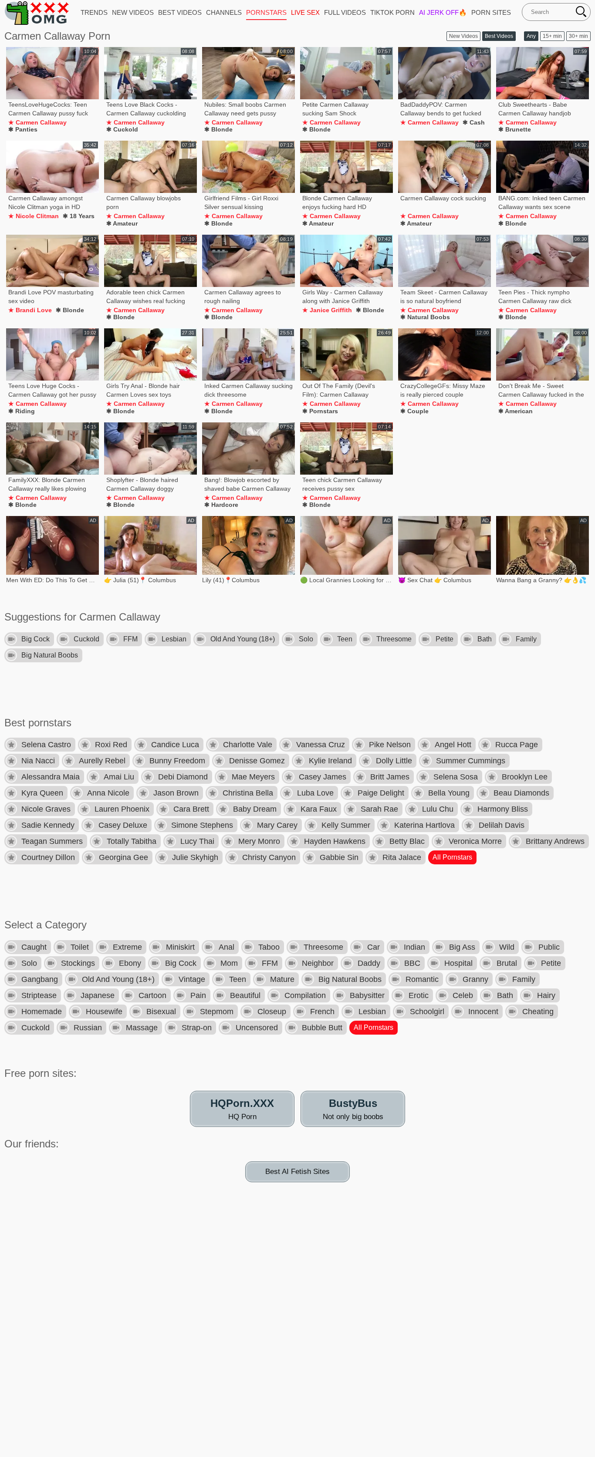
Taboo (269, 947)
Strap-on (197, 1027)
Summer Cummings (470, 760)
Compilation (305, 995)
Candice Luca (175, 744)
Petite (444, 639)
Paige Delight (381, 793)
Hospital (458, 963)
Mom (229, 963)
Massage (142, 1027)
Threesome (394, 639)
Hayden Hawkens (334, 841)
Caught (34, 947)
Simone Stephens (202, 825)
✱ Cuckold (122, 129)
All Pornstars (452, 857)
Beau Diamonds (521, 793)
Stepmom (216, 1011)
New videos (133, 12)
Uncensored (257, 1027)
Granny (475, 979)
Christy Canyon (269, 857)
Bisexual (161, 1011)
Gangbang (39, 979)
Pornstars (266, 12)
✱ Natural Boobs (425, 317)
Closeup (271, 1011)
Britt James (389, 776)
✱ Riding (21, 411)
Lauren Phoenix (122, 809)
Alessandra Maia (50, 776)
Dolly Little (394, 760)
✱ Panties (22, 129)
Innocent (483, 1011)
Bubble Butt (322, 1027)
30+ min (578, 36)
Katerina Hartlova (424, 825)
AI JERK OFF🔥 (443, 12)
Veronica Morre (475, 841)
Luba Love (315, 793)
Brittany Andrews (555, 841)
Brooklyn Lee (525, 776)
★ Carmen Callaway (37, 122)
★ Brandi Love (30, 310)
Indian (414, 947)
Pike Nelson (390, 744)
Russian (88, 1027)
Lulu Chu (437, 809)
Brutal (507, 963)
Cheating (538, 1011)
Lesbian (174, 639)
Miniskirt (180, 947)
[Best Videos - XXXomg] (37, 12)
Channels (224, 12)
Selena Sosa (455, 776)
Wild (506, 947)
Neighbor (318, 963)
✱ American (515, 411)
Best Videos (499, 36)
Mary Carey (277, 825)
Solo (306, 639)
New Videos (463, 36)
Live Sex (305, 12)
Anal (226, 947)
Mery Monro (259, 841)
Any (531, 36)
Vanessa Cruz (320, 744)
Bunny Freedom (177, 760)
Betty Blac (407, 841)
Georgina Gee (123, 857)
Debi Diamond (183, 776)
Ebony (130, 963)
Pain (198, 995)
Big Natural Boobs (49, 655)
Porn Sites (491, 12)
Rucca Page (516, 744)
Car (373, 947)
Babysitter (367, 995)
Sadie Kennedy (47, 825)
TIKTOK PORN (392, 12)
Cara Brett (191, 809)
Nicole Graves (46, 809)
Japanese (98, 995)
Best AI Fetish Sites (297, 1171)
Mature (282, 979)
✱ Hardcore (221, 504)
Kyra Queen (42, 793)
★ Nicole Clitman (33, 215)
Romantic (422, 979)
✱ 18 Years (79, 215)
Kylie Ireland (330, 760)
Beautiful (245, 995)
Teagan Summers (52, 841)
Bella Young (449, 793)
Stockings (78, 963)
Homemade (41, 1011)
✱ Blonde (218, 129)
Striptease (39, 995)
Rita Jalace (401, 857)
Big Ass (462, 947)
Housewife (104, 1011)
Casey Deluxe (122, 825)
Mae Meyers (253, 776)
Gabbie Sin (339, 857)
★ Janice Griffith (327, 310)
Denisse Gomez (257, 760)
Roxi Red (111, 744)
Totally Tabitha (131, 841)
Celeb (463, 995)
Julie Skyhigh (195, 857)
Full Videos (345, 12)
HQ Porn (242, 1109)
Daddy (369, 963)
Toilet (80, 947)
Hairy (546, 995)
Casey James (322, 776)
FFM (130, 639)
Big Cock (35, 639)
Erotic (419, 995)
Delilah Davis (501, 825)
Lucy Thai (197, 841)
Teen (344, 639)
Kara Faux (319, 809)
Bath (484, 639)
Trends (94, 12)
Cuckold (86, 639)
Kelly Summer (345, 825)
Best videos (180, 12)
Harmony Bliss (502, 809)
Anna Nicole (108, 793)
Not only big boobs (353, 1109)
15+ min (552, 36)
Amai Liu (119, 776)
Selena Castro (46, 744)
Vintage (192, 979)
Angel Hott (453, 744)
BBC (412, 963)
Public (549, 947)
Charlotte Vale (247, 744)
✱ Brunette (514, 129)
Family (526, 639)
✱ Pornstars (320, 411)
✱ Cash (474, 122)
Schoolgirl (427, 1011)
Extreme (127, 947)
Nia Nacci (38, 760)
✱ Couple (414, 411)
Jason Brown (176, 793)
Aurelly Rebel (102, 760)
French (322, 1011)
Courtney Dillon (48, 857)
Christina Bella (248, 793)
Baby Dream (255, 809)
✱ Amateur (122, 223)
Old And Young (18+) (242, 639)
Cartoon (152, 995)
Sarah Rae (379, 809)
